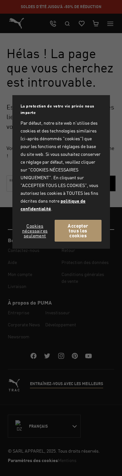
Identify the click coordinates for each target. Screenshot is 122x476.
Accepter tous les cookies (78, 230)
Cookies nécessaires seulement (34, 230)
